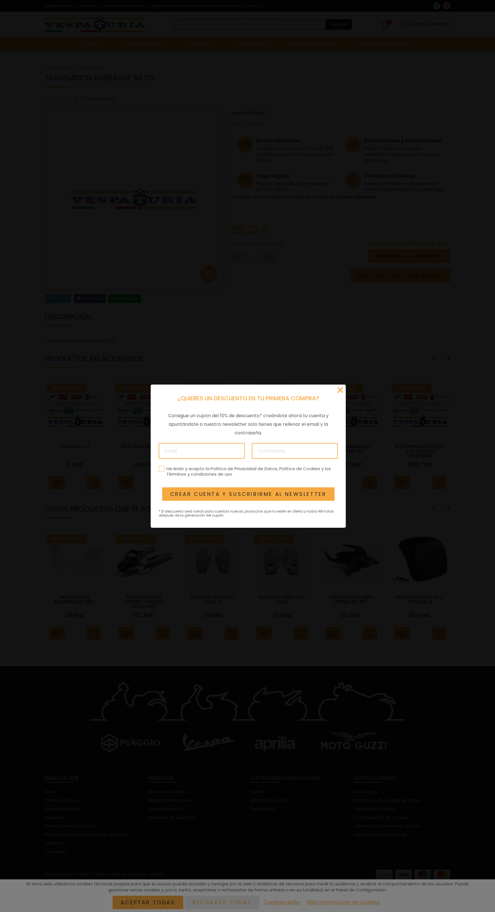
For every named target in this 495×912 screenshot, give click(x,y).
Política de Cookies (299, 468)
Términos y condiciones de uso (199, 474)
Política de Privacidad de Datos (243, 468)
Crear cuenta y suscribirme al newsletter (248, 494)
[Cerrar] (340, 390)
